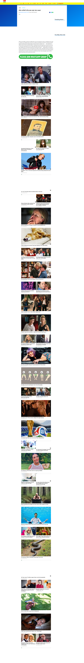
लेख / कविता (54, 3)
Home (20, 7)
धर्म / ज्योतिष (34, 3)
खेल (40, 3)
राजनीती (43, 3)
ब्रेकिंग (23, 3)
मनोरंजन (46, 3)
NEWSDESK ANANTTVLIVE (24, 12)
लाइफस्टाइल (49, 3)
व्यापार (37, 3)
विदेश (28, 3)
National (23, 7)
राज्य (30, 3)
